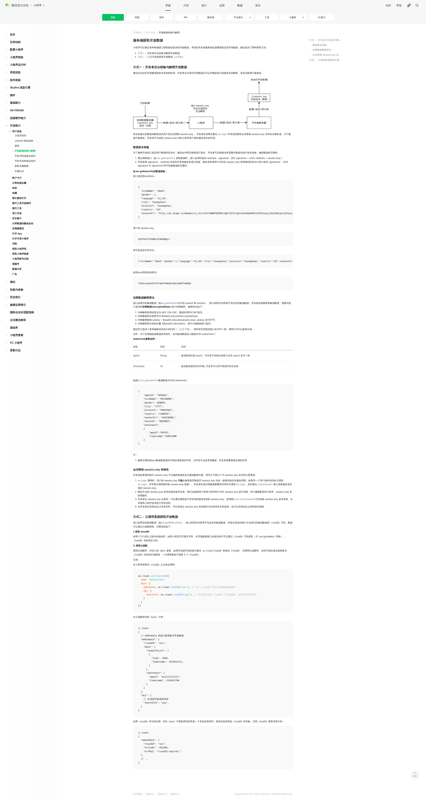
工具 (267, 17)
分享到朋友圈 (19, 182)
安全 (258, 5)
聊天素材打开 (19, 198)
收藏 (14, 192)
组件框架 (15, 80)
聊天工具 (17, 208)
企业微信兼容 (18, 320)
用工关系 (17, 213)
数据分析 (17, 268)
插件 (12, 95)
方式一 (141, 53)
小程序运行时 (18, 64)
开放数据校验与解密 (25, 150)
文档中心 (150, 794)
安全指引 (15, 297)
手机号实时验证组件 (25, 160)
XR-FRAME (17, 110)
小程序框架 (16, 57)
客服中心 (174, 794)
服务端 (210, 17)
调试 (12, 282)
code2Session (265, 484)
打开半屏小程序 (20, 238)
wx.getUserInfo (165, 158)
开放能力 (15, 125)
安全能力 (17, 218)
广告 (14, 274)
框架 (137, 17)
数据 (240, 5)
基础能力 (15, 102)
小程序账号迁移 (20, 258)
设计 (204, 5)
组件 (161, 17)
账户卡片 (17, 177)
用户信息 (17, 131)
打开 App (17, 233)
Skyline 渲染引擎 (20, 87)
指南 (113, 17)
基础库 (14, 327)
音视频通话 (18, 228)
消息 (14, 243)
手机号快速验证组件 (25, 155)
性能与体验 (16, 289)
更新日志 (15, 350)
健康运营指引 (18, 304)
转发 (14, 187)
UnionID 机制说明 (24, 140)
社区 (388, 5)
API (185, 17)
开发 (168, 5)
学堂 (399, 5)
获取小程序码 (19, 248)
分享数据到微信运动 (22, 223)
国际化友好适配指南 (22, 312)
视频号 (15, 263)
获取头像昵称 (22, 165)
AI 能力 (321, 17)
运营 (222, 5)
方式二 (141, 56)
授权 (17, 145)
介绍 (186, 5)
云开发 (178, 56)
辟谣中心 (162, 794)
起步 (12, 34)
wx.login (222, 134)
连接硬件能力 (18, 118)
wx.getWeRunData (171, 522)
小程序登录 (20, 135)
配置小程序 (16, 49)
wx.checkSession (245, 499)
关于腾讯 (137, 794)
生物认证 (19, 171)
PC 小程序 (16, 342)
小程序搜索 (16, 335)
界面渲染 (15, 72)
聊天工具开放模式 (21, 203)
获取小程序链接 (20, 253)
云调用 (150, 56)
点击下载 (184, 329)
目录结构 (15, 42)
